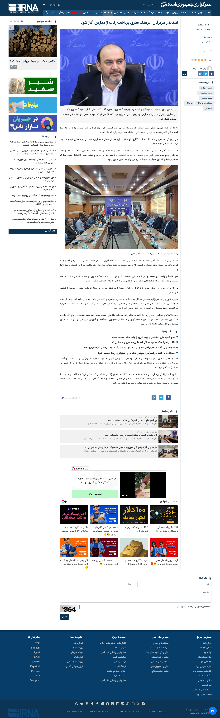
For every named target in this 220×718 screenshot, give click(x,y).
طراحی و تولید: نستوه (198, 713)
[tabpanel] (33, 47)
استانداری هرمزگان (204, 103)
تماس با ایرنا (205, 648)
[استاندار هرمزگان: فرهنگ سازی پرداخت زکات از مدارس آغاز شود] (119, 67)
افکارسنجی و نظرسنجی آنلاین (112, 643)
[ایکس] (138, 704)
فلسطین (118, 13)
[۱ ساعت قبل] (33, 41)
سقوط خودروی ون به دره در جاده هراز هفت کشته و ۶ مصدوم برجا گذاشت (32, 203)
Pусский (35, 671)
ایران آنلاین (78, 657)
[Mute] (127, 495)
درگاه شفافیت (205, 676)
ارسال (64, 617)
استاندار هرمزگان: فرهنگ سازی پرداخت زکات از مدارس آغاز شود (129, 23)
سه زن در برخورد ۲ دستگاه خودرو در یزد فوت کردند (33, 195)
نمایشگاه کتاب (119, 657)
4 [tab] (11, 21)
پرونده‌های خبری (160, 643)
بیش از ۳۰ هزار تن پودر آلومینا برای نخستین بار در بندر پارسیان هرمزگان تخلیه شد (33, 220)
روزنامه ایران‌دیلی (75, 662)
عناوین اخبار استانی (159, 657)
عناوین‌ (201, 13)
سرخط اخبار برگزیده (159, 648)
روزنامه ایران (77, 648)
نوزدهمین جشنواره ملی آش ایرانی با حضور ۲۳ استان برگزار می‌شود (31, 179)
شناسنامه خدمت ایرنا (202, 671)
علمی (126, 13)
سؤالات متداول (204, 657)
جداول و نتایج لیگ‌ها (116, 671)
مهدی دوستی (206, 98)
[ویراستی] (102, 704)
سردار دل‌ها (120, 648)
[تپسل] (73, 468)
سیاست (192, 13)
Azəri (37, 657)
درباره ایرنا (206, 643)
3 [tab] (15, 21)
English (35, 648)
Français (35, 681)
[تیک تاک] (92, 704)
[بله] (123, 704)
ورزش (175, 13)
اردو (38, 676)
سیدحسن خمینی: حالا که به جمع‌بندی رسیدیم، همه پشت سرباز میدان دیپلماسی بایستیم (32, 143)
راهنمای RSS (205, 662)
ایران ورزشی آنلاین (74, 667)
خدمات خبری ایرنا (203, 695)
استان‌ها (108, 13)
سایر (53, 13)
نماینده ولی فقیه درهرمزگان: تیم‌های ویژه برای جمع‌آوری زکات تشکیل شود (136, 353)
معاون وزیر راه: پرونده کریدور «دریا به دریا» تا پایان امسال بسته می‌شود (32, 170)
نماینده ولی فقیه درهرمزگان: (146, 432)
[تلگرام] (143, 704)
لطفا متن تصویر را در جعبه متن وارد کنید (193, 606)
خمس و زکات (206, 88)
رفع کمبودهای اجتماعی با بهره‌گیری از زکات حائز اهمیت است (143, 337)
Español (35, 667)
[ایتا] (112, 704)
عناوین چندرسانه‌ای (159, 671)
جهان (167, 13)
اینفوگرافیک (120, 667)
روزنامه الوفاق (76, 652)
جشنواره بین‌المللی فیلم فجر (114, 652)
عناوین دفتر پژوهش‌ (159, 667)
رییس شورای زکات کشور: (148, 417)
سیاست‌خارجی (138, 13)
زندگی (61, 13)
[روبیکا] (133, 704)
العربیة (37, 652)
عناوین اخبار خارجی (159, 662)
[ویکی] (82, 704)
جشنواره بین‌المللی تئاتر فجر (114, 681)
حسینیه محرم (120, 676)
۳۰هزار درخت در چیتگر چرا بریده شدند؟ (32, 61)
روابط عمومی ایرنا (203, 667)
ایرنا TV (75, 13)
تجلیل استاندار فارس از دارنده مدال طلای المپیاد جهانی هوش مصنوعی (33, 161)
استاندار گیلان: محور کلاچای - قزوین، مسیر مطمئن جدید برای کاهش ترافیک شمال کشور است (32, 152)
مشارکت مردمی (204, 681)
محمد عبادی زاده (205, 93)
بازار (68, 13)
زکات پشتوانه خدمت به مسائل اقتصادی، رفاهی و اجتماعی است (142, 342)
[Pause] (123, 495)
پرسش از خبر (120, 662)
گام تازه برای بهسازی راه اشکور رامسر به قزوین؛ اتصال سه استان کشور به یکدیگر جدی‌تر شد (34, 212)
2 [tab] (18, 21)
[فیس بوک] (97, 704)
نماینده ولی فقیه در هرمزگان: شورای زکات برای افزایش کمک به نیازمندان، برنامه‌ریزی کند (129, 348)
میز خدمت (206, 685)
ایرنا (185, 5)
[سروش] (107, 704)
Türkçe (36, 662)
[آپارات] (128, 704)
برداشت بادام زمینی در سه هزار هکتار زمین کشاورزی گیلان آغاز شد (32, 188)
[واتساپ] (77, 704)
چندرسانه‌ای (88, 13)
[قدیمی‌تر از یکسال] (168, 421)
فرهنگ (150, 13)
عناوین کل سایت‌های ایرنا (157, 652)
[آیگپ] (117, 704)
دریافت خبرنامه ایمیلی (201, 690)
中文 (37, 643)
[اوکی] (87, 704)
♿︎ (212, 710)
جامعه (159, 13)
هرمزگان (205, 41)
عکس (99, 13)
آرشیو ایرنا (207, 652)
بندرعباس (208, 108)
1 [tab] (22, 21)
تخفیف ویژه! (95, 494)
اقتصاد (183, 13)
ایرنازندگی (78, 643)
